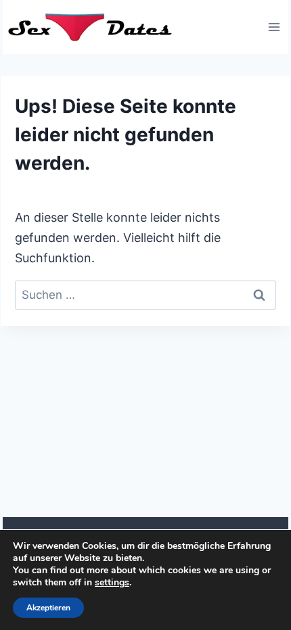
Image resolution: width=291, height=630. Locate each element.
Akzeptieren (48, 607)
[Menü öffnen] (273, 26)
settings (112, 583)
